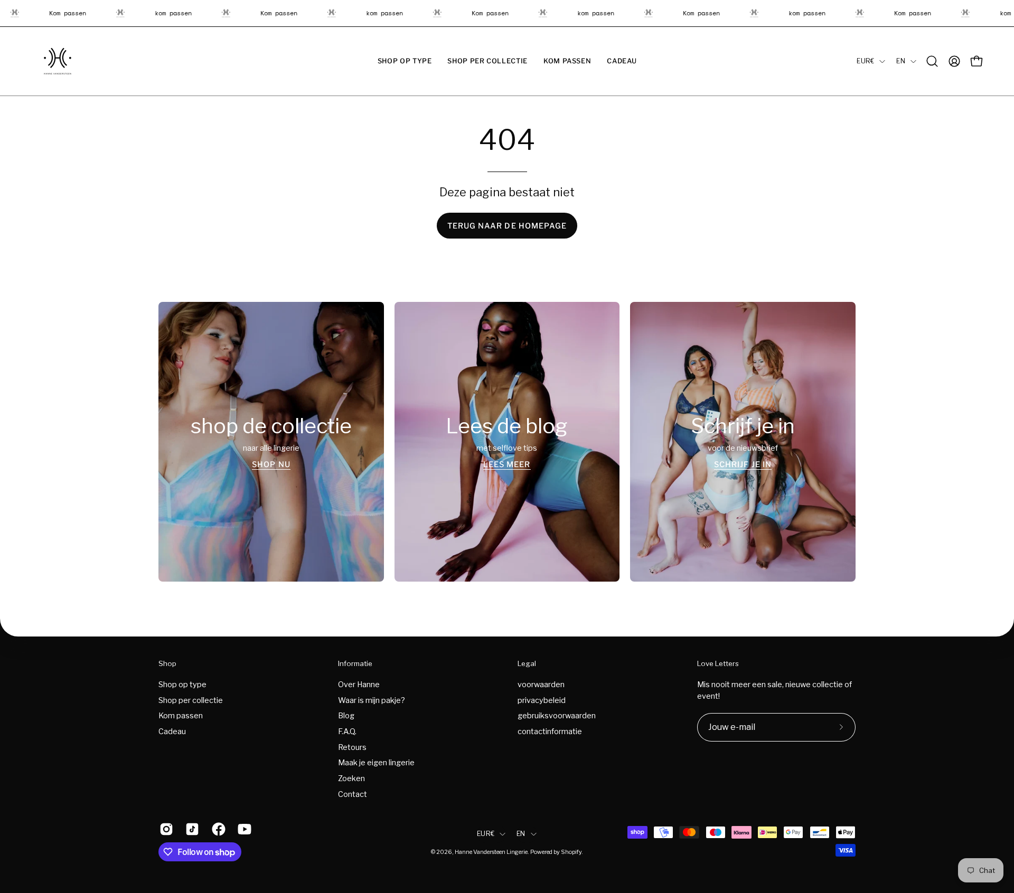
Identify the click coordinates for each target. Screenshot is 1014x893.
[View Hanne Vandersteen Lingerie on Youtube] (243, 829)
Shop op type (182, 684)
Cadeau (172, 731)
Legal (527, 663)
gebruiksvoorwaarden (557, 715)
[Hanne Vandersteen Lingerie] (58, 61)
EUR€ (865, 61)
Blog (346, 715)
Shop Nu (271, 464)
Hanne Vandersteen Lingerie (491, 852)
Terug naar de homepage (507, 226)
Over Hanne (359, 684)
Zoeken (351, 778)
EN (900, 61)
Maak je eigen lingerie (376, 762)
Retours (352, 747)
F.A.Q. (347, 731)
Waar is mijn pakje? (371, 700)
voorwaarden (541, 684)
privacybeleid (542, 700)
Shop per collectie (190, 700)
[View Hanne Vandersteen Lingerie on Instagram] (164, 829)
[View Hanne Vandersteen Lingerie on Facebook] (217, 829)
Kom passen (180, 715)
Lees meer (507, 464)
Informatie (355, 663)
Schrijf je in (743, 464)
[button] (405, 61)
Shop (167, 663)
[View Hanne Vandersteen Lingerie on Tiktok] (190, 829)
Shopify (571, 852)
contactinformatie (550, 731)
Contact (352, 794)
